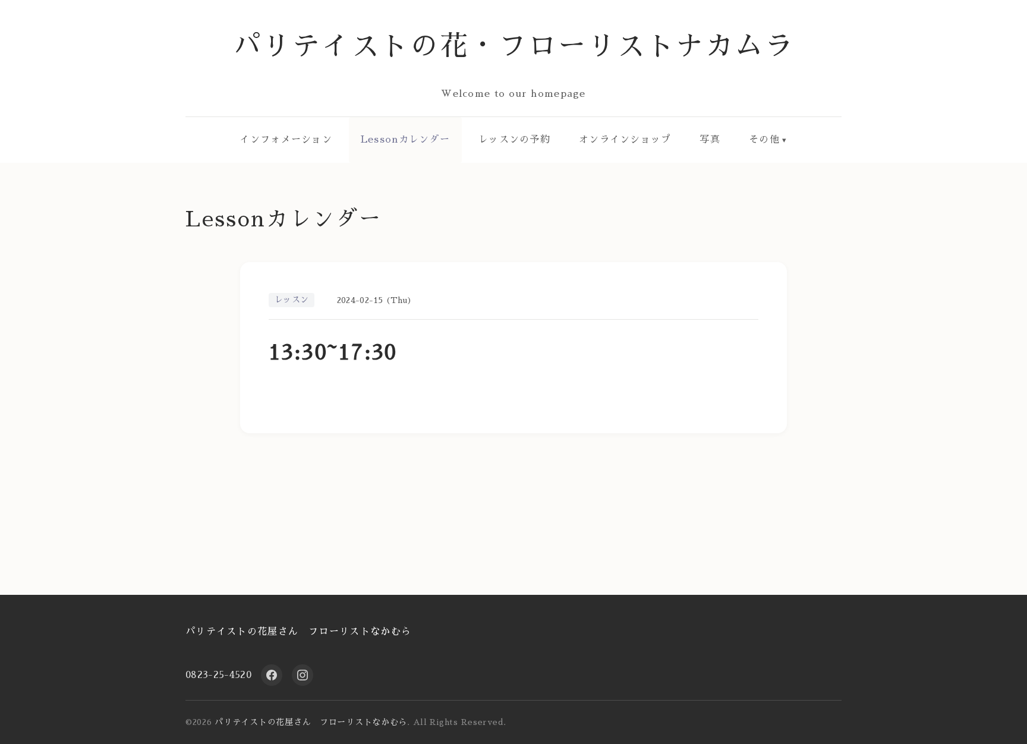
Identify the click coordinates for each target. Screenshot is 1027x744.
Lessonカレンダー (405, 139)
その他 (764, 139)
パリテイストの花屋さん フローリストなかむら (298, 631)
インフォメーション (286, 139)
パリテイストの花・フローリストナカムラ (514, 46)
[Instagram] (302, 675)
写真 (710, 139)
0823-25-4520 (218, 675)
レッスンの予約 (514, 139)
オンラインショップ (625, 139)
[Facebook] (271, 675)
